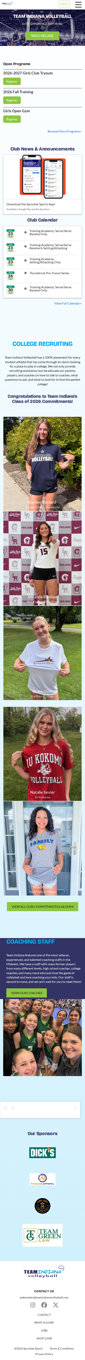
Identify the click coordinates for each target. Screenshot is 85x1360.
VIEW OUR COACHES (26, 993)
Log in (64, 3)
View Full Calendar (67, 303)
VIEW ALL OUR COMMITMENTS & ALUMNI (43, 906)
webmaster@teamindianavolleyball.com (44, 1297)
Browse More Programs (64, 131)
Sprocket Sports (33, 1348)
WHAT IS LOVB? (44, 1322)
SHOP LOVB (44, 1338)
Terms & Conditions (62, 1348)
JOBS (44, 1330)
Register (12, 81)
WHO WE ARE (42, 35)
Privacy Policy (44, 1354)
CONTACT (44, 1314)
